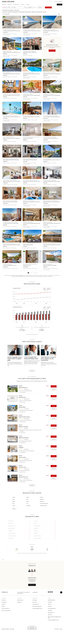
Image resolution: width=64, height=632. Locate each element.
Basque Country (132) (39, 11)
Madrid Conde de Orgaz (24, 417)
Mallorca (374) (34, 11)
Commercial (22, 4)
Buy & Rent (4, 4)
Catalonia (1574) (4, 11)
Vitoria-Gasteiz (22, 457)
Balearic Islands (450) (28, 11)
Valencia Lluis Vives (23, 477)
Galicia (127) (44, 11)
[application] (32, 298)
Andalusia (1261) (9, 11)
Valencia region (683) (22, 11)
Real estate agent (16, 4)
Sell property (9, 4)
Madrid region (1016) (15, 11)
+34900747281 (35, 592)
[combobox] (18, 7)
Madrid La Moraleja (23, 426)
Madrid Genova (22, 397)
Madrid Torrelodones (24, 437)
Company (27, 4)
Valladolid (21, 447)
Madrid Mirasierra (23, 387)
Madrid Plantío (22, 407)
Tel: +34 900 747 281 (32, 581)
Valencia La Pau (22, 467)
